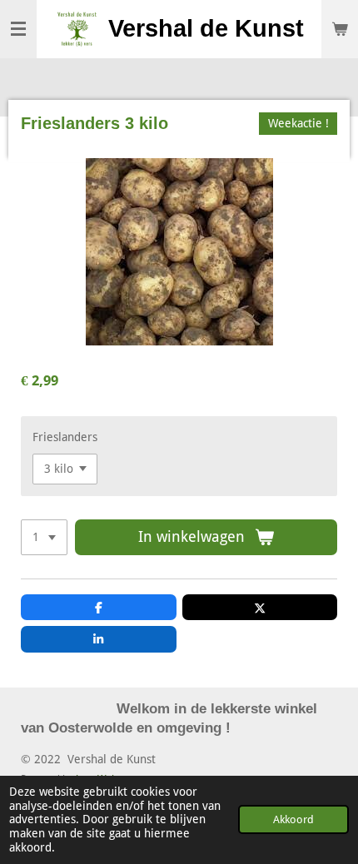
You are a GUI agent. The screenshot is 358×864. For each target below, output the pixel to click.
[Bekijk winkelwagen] (339, 29)
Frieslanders (64, 437)
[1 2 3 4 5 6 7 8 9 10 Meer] (44, 537)
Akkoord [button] (293, 819)
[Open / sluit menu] (18, 29)
